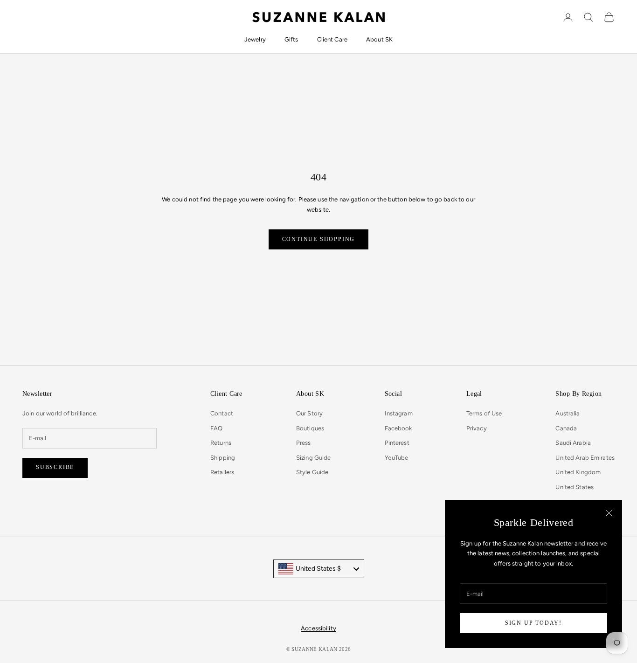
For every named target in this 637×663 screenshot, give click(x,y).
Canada (566, 428)
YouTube (397, 457)
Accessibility (318, 628)
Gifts (291, 39)
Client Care (332, 39)
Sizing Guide (313, 457)
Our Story (309, 413)
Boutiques (310, 428)
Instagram (399, 413)
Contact (221, 413)
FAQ (216, 428)
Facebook (398, 428)
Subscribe (55, 467)
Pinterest (397, 442)
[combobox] (318, 568)
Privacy (476, 428)
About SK (379, 39)
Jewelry (255, 39)
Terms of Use (484, 413)
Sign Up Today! (533, 623)
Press (303, 442)
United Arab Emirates (585, 457)
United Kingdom (578, 472)
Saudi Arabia (573, 442)
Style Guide (312, 472)
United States (574, 486)
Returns (220, 442)
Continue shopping (318, 239)
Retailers (222, 472)
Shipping (222, 457)
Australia (567, 413)
